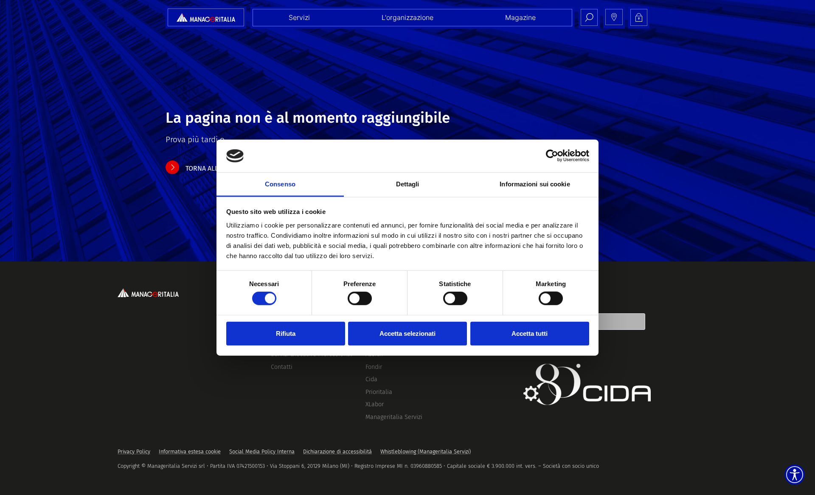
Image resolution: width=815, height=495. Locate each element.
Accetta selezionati (407, 333)
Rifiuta (285, 333)
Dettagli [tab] (407, 184)
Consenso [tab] (280, 184)
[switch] (360, 298)
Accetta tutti (529, 333)
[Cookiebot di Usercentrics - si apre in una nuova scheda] (552, 155)
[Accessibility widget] (794, 474)
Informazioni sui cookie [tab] (535, 184)
